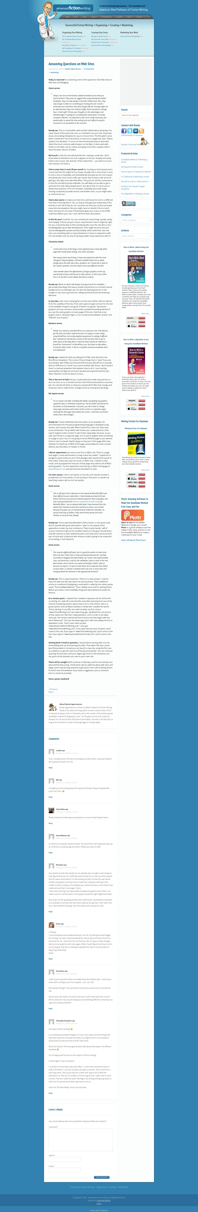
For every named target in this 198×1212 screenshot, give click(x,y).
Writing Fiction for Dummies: (104, 42)
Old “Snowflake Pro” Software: (75, 48)
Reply (50, 767)
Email (52, 1166)
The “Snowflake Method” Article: (74, 36)
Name (52, 1155)
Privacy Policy (93, 1207)
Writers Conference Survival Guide (86, 501)
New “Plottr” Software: (74, 45)
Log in (99, 1203)
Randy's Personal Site (130, 144)
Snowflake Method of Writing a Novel (134, 160)
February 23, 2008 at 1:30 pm (66, 782)
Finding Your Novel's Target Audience (133, 187)
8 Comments (89, 69)
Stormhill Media (103, 1200)
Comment (53, 1127)
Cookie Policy (104, 1207)
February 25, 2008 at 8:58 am (66, 974)
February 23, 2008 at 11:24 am (67, 753)
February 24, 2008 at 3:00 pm (66, 838)
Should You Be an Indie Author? (134, 181)
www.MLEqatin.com (57, 469)
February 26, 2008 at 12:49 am (67, 1023)
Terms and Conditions (99, 1210)
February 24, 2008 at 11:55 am (67, 812)
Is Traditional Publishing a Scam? (135, 176)
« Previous (53, 689)
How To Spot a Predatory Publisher (136, 171)
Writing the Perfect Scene (132, 167)
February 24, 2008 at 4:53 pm (66, 867)
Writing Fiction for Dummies (136, 428)
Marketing (55, 72)
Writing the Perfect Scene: (101, 36)
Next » (51, 692)
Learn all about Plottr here (133, 540)
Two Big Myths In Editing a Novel (135, 193)
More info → (146, 313)
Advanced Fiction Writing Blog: (73, 51)
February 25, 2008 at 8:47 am (66, 926)
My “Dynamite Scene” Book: (104, 39)
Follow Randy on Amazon (132, 135)
